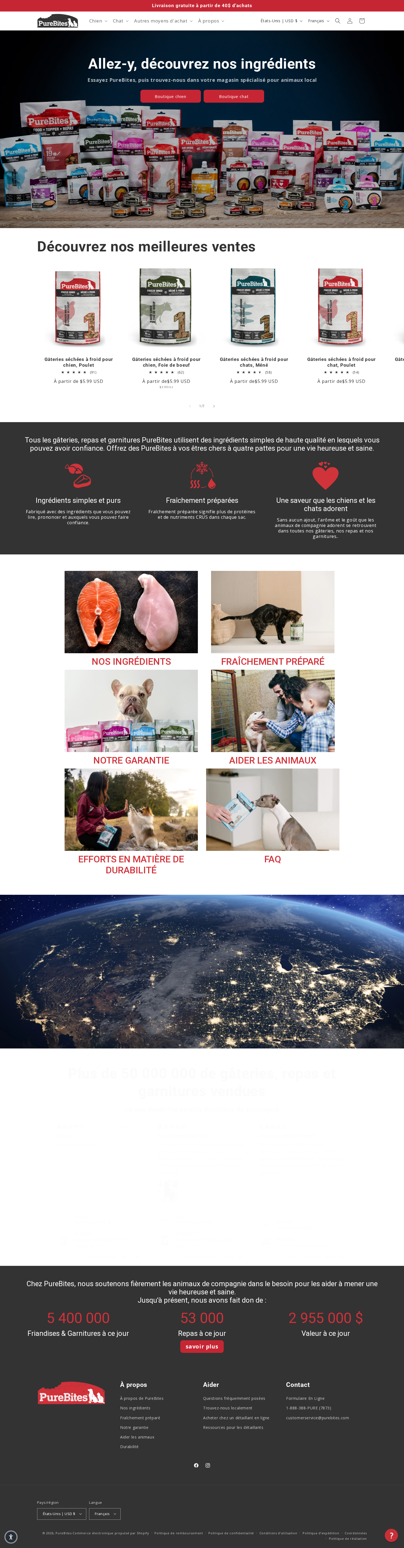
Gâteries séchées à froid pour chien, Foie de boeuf (166, 362)
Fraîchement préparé (140, 1417)
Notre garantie (134, 1427)
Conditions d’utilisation (278, 1533)
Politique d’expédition (321, 1533)
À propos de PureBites (142, 1398)
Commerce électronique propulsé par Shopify (111, 1533)
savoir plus (202, 1346)
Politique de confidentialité (231, 1533)
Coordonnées (356, 1533)
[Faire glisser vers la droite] (214, 406)
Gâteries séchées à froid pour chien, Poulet (79, 362)
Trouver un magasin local (72, 973)
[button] (98, 21)
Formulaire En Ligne (305, 1398)
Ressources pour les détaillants (233, 1427)
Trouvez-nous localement (228, 1407)
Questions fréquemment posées (234, 1398)
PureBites (63, 1533)
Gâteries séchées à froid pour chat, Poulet (341, 362)
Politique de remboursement (178, 1533)
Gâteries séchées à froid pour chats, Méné (254, 362)
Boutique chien (170, 96)
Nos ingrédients (135, 1407)
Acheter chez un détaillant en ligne (236, 1417)
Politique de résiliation (348, 1538)
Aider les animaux (137, 1436)
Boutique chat (233, 96)
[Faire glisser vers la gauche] (190, 406)
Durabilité (129, 1446)
